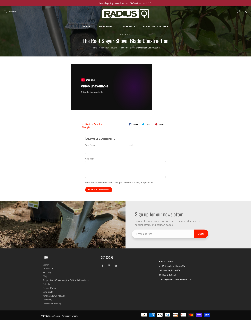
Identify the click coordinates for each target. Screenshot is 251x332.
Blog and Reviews (155, 26)
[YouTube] (115, 265)
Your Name (90, 145)
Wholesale (48, 292)
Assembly (128, 26)
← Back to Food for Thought (92, 126)
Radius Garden (54, 316)
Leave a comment (98, 189)
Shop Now (105, 26)
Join (201, 234)
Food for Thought (109, 47)
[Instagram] (109, 265)
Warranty (47, 272)
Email (130, 145)
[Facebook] (102, 265)
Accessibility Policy (52, 303)
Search (46, 264)
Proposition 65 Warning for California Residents (66, 280)
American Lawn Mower (54, 296)
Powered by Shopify (70, 316)
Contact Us (48, 268)
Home (87, 26)
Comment (89, 158)
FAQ (45, 276)
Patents (46, 284)
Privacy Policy (49, 288)
